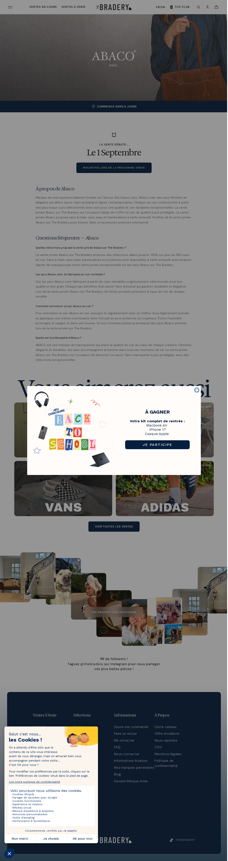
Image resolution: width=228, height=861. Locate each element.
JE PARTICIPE (157, 445)
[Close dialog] (197, 390)
